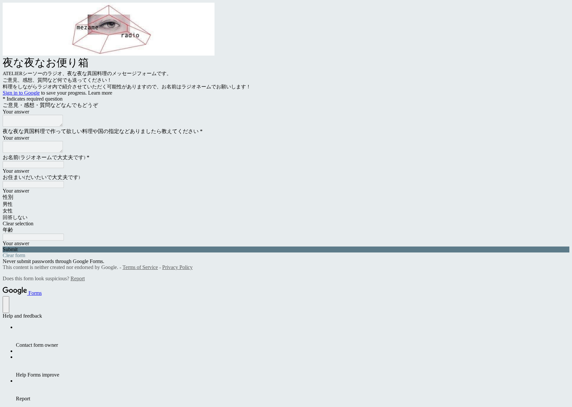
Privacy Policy (177, 267)
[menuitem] (292, 336)
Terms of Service (140, 267)
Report (78, 278)
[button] (286, 224)
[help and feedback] (6, 304)
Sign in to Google (21, 93)
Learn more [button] (100, 93)
